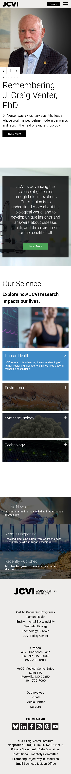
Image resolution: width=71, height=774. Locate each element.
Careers (35, 707)
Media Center (35, 702)
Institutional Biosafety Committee (35, 754)
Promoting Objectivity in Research (35, 759)
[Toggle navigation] (66, 4)
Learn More (35, 246)
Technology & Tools (35, 631)
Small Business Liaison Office (35, 763)
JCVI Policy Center (35, 636)
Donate (53, 4)
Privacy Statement (23, 749)
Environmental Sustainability (35, 621)
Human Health (35, 617)
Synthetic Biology (35, 626)
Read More (14, 133)
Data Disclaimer (49, 749)
